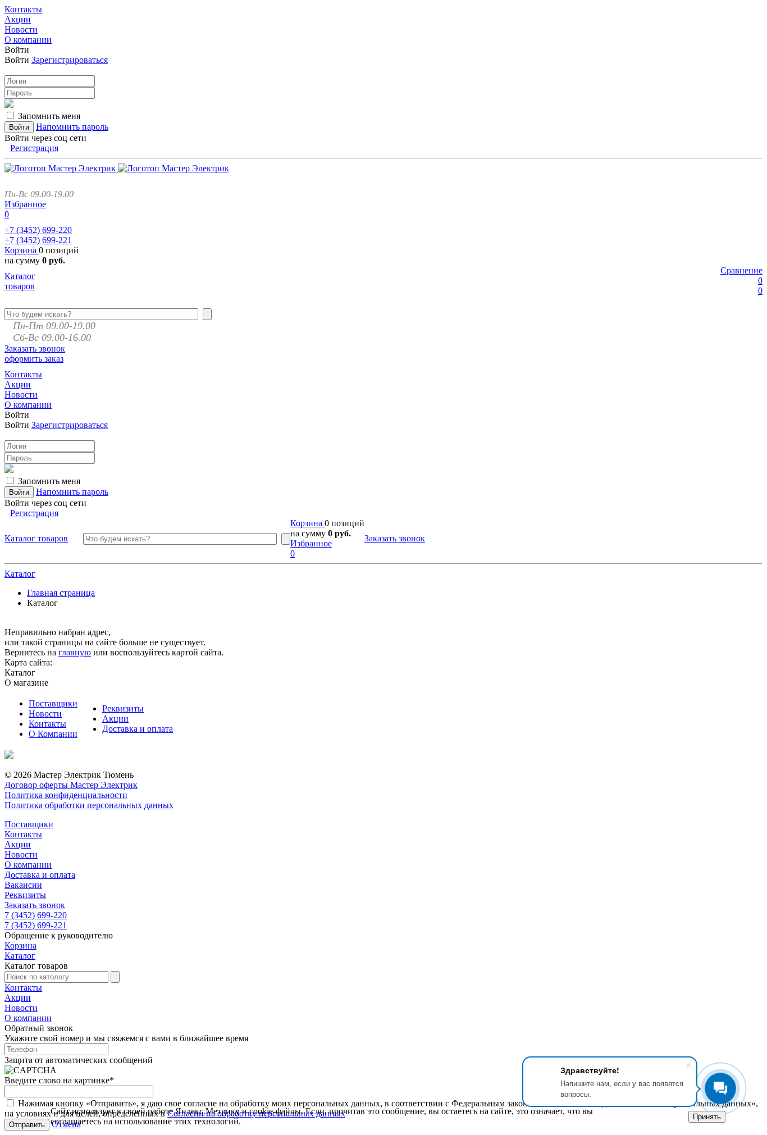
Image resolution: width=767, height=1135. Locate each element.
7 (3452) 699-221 (35, 925)
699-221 (38, 240)
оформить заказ (33, 358)
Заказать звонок (34, 348)
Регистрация (34, 148)
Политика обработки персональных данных (89, 805)
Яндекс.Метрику (207, 1111)
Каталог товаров (19, 281)
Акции (115, 718)
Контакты (47, 723)
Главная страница (61, 593)
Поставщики (53, 703)
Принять (707, 1117)
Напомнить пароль (72, 126)
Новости (45, 713)
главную (74, 652)
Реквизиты (123, 708)
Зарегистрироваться (69, 60)
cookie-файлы (275, 1111)
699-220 (38, 230)
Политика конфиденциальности (65, 795)
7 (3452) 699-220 (35, 915)
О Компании (53, 734)
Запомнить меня (49, 116)
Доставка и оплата (137, 728)
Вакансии (23, 885)
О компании (28, 864)
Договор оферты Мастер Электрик (71, 785)
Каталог (19, 573)
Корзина (21, 250)
